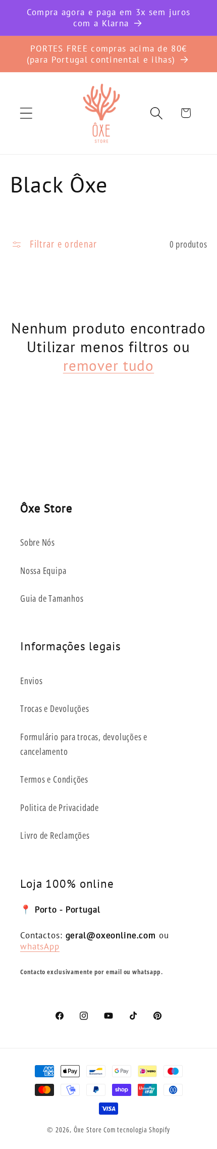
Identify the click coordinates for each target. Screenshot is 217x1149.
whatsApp (40, 946)
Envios (31, 681)
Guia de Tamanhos (51, 598)
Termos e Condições (54, 779)
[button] (26, 113)
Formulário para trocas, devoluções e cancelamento (83, 744)
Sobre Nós (37, 542)
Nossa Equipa (43, 570)
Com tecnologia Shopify (136, 1129)
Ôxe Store (88, 1129)
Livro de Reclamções (55, 835)
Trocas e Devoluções (54, 708)
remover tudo (108, 365)
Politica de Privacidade (59, 807)
